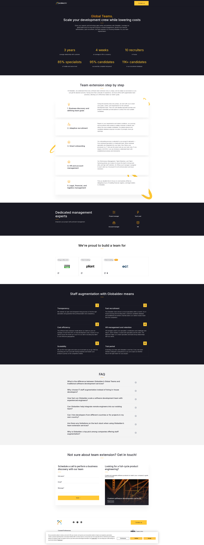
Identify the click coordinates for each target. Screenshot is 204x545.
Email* (60, 482)
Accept (149, 538)
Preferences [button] (59, 540)
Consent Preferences (64, 530)
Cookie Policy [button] (94, 538)
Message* (61, 488)
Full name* (61, 476)
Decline (136, 538)
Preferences (123, 538)
